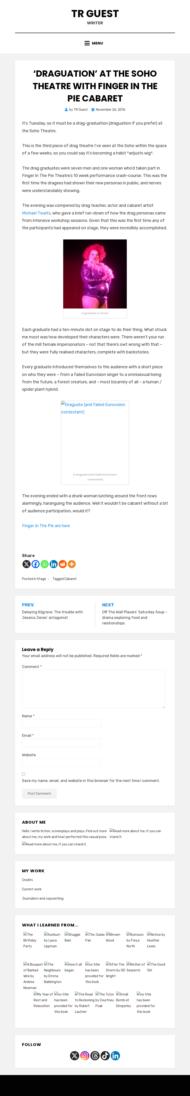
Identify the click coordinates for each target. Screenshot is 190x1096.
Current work (31, 889)
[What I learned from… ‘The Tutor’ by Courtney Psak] (105, 1007)
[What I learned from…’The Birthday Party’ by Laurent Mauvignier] (33, 947)
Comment (32, 667)
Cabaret (70, 579)
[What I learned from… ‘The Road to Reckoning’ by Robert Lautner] (85, 1007)
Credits (27, 880)
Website (29, 755)
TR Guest (95, 13)
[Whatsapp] (45, 564)
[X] (26, 564)
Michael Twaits (36, 213)
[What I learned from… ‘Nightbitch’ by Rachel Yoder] (64, 1007)
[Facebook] (36, 564)
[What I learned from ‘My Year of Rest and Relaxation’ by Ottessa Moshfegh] (43, 1007)
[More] (72, 564)
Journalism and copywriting (42, 899)
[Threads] (95, 1055)
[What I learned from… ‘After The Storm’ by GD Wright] (116, 977)
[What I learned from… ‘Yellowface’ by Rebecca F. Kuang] (146, 1007)
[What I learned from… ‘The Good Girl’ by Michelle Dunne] (157, 977)
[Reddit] (63, 564)
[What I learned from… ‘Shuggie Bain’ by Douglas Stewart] (74, 947)
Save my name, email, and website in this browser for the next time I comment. (91, 780)
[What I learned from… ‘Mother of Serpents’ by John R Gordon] (136, 977)
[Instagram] (84, 1055)
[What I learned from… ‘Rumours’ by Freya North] (136, 947)
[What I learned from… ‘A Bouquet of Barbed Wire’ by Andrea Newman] (33, 977)
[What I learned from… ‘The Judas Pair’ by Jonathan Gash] (95, 947)
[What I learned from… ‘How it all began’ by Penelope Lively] (74, 977)
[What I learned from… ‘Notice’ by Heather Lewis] (157, 947)
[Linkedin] (54, 564)
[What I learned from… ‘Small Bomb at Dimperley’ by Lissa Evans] (126, 1007)
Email (28, 735)
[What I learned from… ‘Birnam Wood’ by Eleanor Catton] (116, 947)
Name (28, 716)
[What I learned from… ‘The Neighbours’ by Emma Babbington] (54, 977)
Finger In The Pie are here (46, 525)
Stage (41, 579)
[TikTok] (105, 1055)
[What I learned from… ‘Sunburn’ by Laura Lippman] (54, 947)
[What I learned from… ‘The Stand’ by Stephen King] (95, 977)
